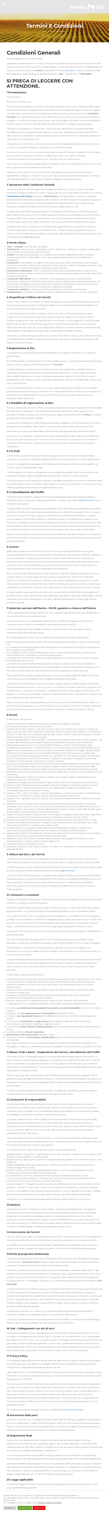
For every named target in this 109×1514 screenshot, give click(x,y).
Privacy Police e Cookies (49, 1502)
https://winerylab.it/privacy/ (70, 1409)
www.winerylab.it (67, 70)
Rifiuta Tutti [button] (39, 1508)
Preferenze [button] (10, 1508)
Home (44, 31)
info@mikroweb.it (31, 237)
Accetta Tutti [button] (24, 1508)
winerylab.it (42, 247)
